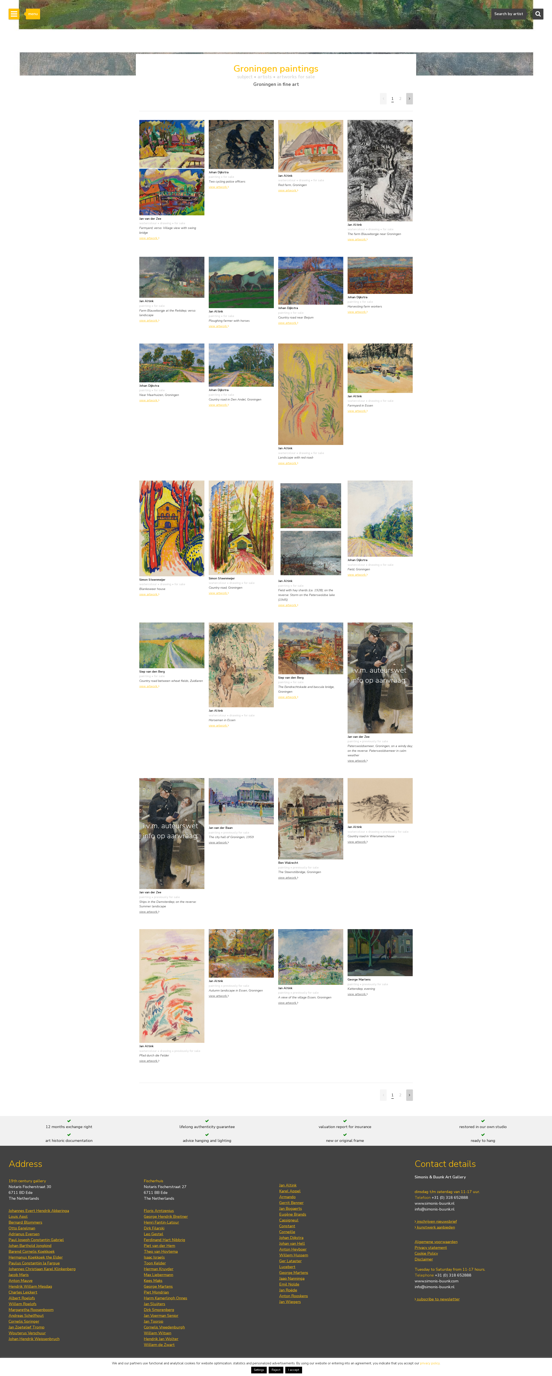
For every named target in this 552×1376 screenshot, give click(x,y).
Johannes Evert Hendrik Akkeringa (39, 1210)
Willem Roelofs (22, 1304)
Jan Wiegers (290, 1301)
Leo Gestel (153, 1234)
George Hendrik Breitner (166, 1216)
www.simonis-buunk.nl (435, 1203)
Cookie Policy (426, 1253)
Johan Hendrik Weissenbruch (34, 1338)
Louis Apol (18, 1216)
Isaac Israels (154, 1257)
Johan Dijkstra (291, 1237)
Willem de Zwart (159, 1344)
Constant (287, 1226)
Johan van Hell (292, 1243)
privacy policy (430, 1363)
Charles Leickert (23, 1292)
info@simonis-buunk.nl (435, 1209)
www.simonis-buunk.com (436, 1281)
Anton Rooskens (293, 1296)
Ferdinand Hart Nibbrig (164, 1239)
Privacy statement (431, 1247)
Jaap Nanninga (291, 1278)
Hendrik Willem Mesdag (30, 1286)
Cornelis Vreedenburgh (164, 1327)
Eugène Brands (292, 1214)
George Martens (158, 1286)
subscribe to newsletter (438, 1299)
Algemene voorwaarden (436, 1241)
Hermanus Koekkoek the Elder (36, 1257)
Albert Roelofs (22, 1298)
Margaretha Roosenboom (31, 1309)
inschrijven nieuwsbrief (436, 1221)
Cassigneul (288, 1220)
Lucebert (287, 1266)
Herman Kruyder (158, 1269)
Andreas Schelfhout (26, 1315)
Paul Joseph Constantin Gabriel (36, 1239)
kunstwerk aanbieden (435, 1227)
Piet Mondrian (156, 1292)
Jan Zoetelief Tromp (26, 1327)
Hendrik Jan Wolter (161, 1338)
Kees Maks (153, 1280)
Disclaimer (424, 1259)
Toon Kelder (155, 1263)
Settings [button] (259, 1370)
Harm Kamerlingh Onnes (165, 1298)
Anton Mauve (21, 1280)
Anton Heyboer (293, 1249)
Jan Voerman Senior (161, 1315)
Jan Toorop (153, 1321)
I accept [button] (293, 1370)
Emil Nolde (289, 1284)
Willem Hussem (293, 1255)
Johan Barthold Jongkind (30, 1245)
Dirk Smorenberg (159, 1309)
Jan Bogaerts (290, 1208)
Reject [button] (276, 1370)
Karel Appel (290, 1191)
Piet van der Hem (159, 1245)
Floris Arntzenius (159, 1210)
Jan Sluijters (154, 1304)
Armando (287, 1196)
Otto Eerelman (22, 1228)
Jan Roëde (288, 1290)
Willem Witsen (157, 1333)
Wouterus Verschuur (27, 1333)
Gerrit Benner (291, 1202)
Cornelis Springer (24, 1321)
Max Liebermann (158, 1274)
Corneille (287, 1231)
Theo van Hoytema (161, 1251)
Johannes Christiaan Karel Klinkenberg (42, 1269)
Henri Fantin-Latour (161, 1222)
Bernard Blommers (25, 1222)
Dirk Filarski (154, 1228)
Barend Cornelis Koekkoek (32, 1251)
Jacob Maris (19, 1274)
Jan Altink (287, 1185)
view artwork (148, 238)
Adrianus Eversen (24, 1234)
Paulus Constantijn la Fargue (34, 1263)
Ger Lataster (290, 1261)
